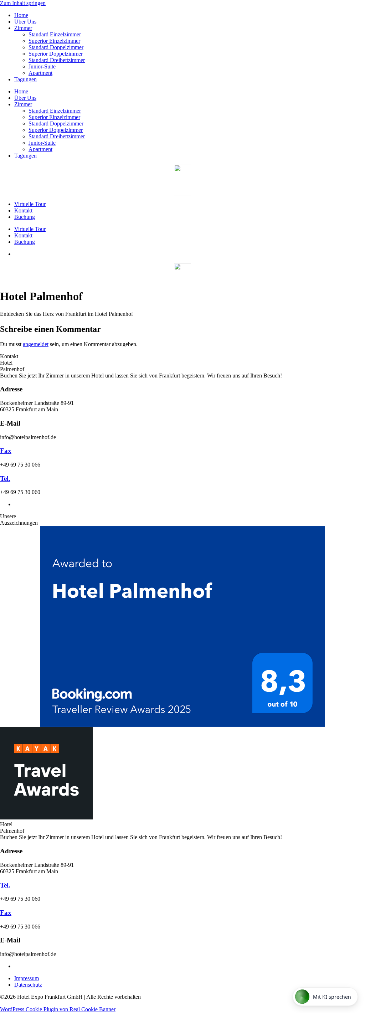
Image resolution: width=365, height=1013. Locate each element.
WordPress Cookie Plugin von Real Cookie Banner (57, 1009)
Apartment (40, 73)
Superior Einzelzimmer (54, 41)
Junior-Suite (42, 66)
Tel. (5, 478)
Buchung (24, 217)
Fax (5, 450)
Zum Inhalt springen (23, 3)
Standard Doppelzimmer (56, 47)
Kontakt (23, 210)
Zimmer (23, 28)
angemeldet (35, 344)
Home (21, 15)
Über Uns (25, 22)
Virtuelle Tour (30, 204)
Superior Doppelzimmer (56, 54)
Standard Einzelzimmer (55, 34)
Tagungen (25, 79)
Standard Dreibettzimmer (57, 60)
